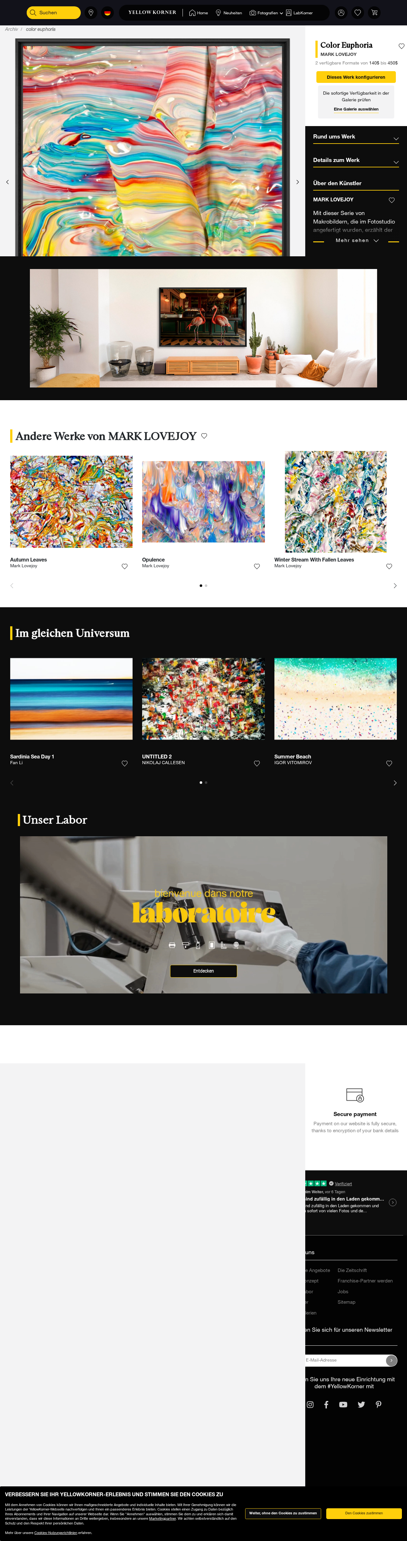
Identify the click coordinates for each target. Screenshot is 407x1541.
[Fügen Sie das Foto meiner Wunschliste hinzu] (401, 46)
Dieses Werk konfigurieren (356, 78)
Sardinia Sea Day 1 (32, 757)
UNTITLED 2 (157, 757)
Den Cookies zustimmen (364, 1513)
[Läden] (91, 12)
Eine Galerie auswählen (356, 110)
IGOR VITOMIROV (293, 763)
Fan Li (16, 763)
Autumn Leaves (28, 560)
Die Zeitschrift (352, 1270)
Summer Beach (292, 757)
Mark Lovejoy (23, 566)
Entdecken (203, 971)
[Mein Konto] (341, 12)
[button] (7, 182)
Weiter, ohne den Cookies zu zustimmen (283, 1513)
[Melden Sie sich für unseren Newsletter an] (391, 1361)
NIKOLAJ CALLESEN (163, 763)
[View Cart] (374, 12)
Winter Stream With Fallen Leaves (314, 560)
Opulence (153, 560)
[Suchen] (33, 12)
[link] (155, 13)
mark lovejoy (339, 55)
